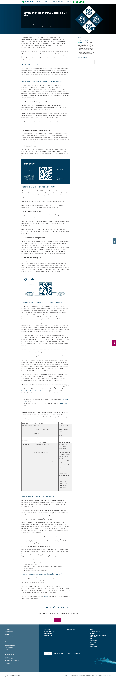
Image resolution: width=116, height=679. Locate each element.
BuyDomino (60, 653)
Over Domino (93, 646)
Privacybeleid (88, 675)
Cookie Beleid (82, 675)
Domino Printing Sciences (85, 41)
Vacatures (92, 633)
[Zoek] (77, 2)
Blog (91, 638)
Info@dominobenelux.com (13, 660)
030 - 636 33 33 (10, 654)
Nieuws (92, 644)
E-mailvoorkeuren (98, 675)
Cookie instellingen (107, 675)
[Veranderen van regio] (82, 2)
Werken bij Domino (95, 631)
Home (91, 629)
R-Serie (46, 590)
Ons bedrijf (61, 1)
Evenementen (93, 640)
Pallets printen (48, 635)
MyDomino (77, 653)
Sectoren (37, 1)
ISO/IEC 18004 (63, 403)
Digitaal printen (71, 629)
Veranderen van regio (15, 675)
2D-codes (46, 596)
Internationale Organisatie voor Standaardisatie (35, 391)
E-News (48, 653)
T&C (93, 675)
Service (54, 1)
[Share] (93, 28)
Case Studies (93, 642)
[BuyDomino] (74, 2)
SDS (69, 653)
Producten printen (49, 631)
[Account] (80, 2)
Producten (46, 1)
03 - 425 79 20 (10, 658)
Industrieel (47, 629)
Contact (69, 1)
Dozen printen (48, 633)
